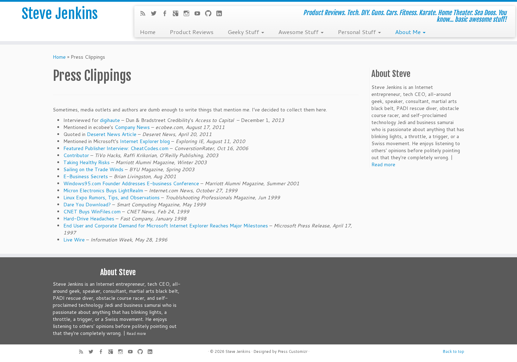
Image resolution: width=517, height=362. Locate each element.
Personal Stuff (357, 31)
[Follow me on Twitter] (156, 14)
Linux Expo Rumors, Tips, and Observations (111, 197)
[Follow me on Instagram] (188, 14)
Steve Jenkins (60, 13)
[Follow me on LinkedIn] (221, 14)
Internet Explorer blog (145, 141)
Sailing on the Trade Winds (93, 169)
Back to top (453, 351)
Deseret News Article (111, 134)
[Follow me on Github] (210, 14)
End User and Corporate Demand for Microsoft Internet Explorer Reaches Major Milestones (165, 225)
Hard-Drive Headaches (88, 218)
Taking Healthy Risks (86, 162)
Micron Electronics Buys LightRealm (104, 190)
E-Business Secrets (85, 176)
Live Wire (74, 239)
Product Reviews (191, 31)
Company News (132, 127)
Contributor (76, 155)
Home (147, 31)
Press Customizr (292, 351)
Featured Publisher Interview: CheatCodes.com (115, 148)
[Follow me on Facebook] (166, 14)
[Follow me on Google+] (177, 14)
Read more (383, 164)
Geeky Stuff (244, 31)
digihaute (110, 120)
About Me (408, 31)
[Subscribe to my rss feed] (145, 14)
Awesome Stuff (299, 31)
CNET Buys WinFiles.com (92, 211)
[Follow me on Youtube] (199, 14)
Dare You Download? (87, 204)
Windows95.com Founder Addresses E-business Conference (131, 183)
